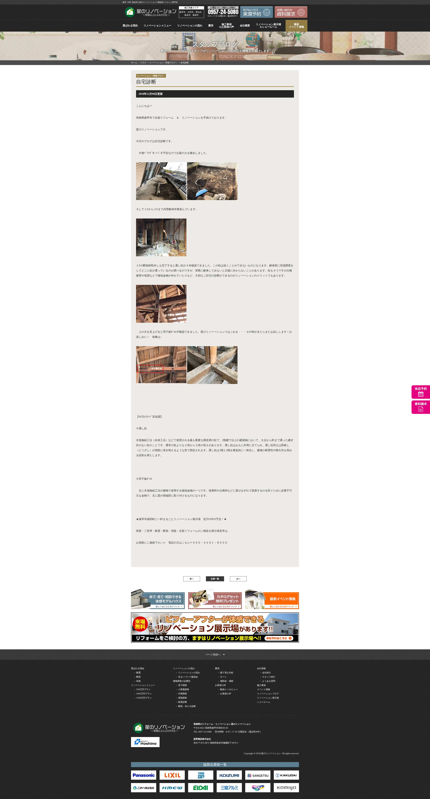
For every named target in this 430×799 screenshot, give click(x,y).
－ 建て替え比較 (225, 672)
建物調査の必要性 (181, 681)
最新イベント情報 (296, 25)
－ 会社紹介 (265, 672)
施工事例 (261, 685)
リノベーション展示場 (268, 698)
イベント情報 (263, 689)
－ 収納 (137, 681)
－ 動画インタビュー (228, 689)
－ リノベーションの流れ (188, 672)
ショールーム (263, 702)
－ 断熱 (137, 677)
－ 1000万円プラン (143, 693)
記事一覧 (215, 579)
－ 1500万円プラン (143, 698)
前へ (192, 579)
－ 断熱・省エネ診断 (186, 706)
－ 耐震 (137, 672)
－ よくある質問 (267, 681)
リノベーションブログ (268, 693)
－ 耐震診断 (181, 702)
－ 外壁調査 (181, 693)
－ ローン (222, 677)
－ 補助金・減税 (225, 681)
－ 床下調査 (181, 685)
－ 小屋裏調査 (182, 689)
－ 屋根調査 (181, 698)
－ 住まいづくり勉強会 (187, 677)
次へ (238, 579)
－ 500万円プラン (142, 689)
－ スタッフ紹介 (267, 677)
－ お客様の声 (224, 693)
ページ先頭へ (214, 654)
